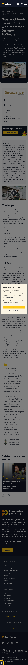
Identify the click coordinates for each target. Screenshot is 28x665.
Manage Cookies (14, 310)
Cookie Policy (9, 297)
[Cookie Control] (2, 662)
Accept (14, 307)
